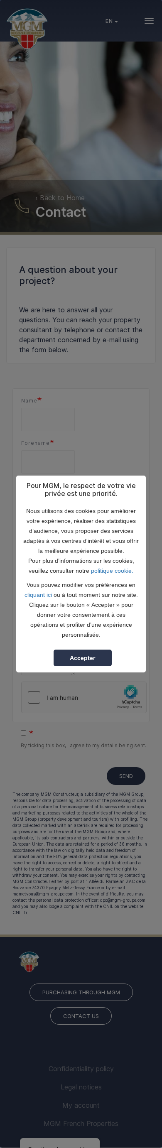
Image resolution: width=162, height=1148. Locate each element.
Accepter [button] (82, 658)
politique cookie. (112, 570)
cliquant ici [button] (38, 594)
